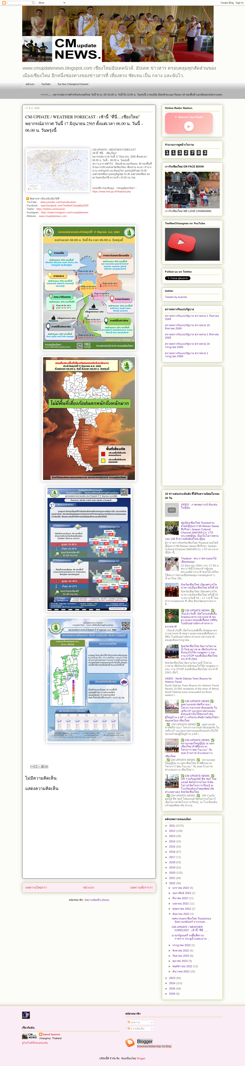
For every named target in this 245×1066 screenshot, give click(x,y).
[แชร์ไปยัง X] (39, 766)
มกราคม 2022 (181, 887)
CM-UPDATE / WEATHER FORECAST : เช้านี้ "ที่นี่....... (190, 928)
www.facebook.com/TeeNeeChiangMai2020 (64, 205)
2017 (172, 857)
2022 (172, 883)
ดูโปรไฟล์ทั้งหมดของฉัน (35, 1042)
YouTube (46, 84)
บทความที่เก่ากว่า (141, 887)
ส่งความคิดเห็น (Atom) (97, 900)
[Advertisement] (192, 425)
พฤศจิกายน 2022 (182, 966)
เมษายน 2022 (180, 903)
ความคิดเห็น (137, 1028)
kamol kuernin (51, 1034)
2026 (172, 993)
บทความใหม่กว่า (36, 887)
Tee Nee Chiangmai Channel (73, 84)
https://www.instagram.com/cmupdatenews (64, 212)
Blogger (141, 1058)
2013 (172, 836)
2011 (172, 825)
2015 (172, 846)
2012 (172, 830)
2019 (172, 867)
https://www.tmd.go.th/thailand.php (111, 191)
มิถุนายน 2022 (181, 913)
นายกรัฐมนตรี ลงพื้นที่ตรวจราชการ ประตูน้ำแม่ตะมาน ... (191, 937)
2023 (172, 977)
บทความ (135, 1022)
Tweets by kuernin (176, 296)
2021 (172, 878)
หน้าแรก (30, 84)
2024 (172, 983)
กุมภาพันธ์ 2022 (182, 893)
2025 (172, 988)
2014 (172, 841)
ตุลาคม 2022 (180, 960)
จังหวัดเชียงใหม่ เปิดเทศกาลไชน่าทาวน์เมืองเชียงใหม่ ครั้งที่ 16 (199, 586)
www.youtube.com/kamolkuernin (58, 202)
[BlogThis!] (36, 766)
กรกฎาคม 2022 (181, 945)
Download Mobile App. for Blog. (154, 1046)
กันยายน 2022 (181, 955)
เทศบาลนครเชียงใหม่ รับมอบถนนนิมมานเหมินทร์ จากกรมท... (191, 920)
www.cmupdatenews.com (53, 216)
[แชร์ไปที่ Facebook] (43, 766)
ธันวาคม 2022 (181, 971)
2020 (172, 872)
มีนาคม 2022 (180, 898)
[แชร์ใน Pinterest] (46, 766)
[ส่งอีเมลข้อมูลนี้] (32, 766)
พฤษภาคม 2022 (182, 908)
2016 (172, 851)
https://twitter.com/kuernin (50, 209)
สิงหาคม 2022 (181, 950)
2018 (172, 862)
